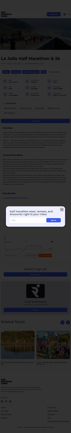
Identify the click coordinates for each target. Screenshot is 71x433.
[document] (35, 216)
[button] (61, 209)
